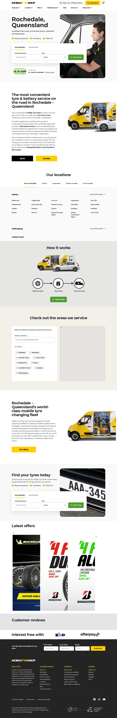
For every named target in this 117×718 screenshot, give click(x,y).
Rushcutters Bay (36, 204)
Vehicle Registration (20, 53)
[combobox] (54, 57)
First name (48, 645)
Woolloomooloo (56, 204)
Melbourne (22, 363)
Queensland (56, 183)
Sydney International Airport (75, 215)
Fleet (64, 8)
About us (74, 8)
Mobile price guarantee (71, 674)
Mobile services (52, 8)
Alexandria (74, 204)
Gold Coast (40, 358)
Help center (87, 8)
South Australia (88, 183)
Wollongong (17, 229)
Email (77, 645)
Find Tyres (77, 57)
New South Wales (30, 183)
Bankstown (15, 200)
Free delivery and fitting (71, 672)
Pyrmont (54, 200)
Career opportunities (70, 682)
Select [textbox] (46, 57)
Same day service (69, 677)
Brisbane (35, 352)
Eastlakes (74, 208)
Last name (64, 645)
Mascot (34, 212)
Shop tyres (15, 8)
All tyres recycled (69, 679)
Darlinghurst (75, 200)
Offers (39, 8)
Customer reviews (45, 689)
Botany (14, 212)
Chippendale (35, 200)
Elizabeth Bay (16, 204)
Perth (36, 363)
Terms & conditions (17, 699)
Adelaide (21, 352)
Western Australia (71, 183)
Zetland (53, 208)
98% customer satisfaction (72, 684)
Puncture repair (45, 677)
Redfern (14, 208)
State (43, 53)
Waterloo (34, 208)
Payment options (45, 684)
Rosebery (94, 208)
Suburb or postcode (21, 335)
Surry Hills (94, 200)
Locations (28, 8)
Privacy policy (30, 699)
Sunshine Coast (24, 368)
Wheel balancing (45, 679)
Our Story (23, 449)
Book (22, 158)
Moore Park (94, 212)
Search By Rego (20, 47)
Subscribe (98, 648)
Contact (46, 158)
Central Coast (18, 237)
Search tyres (94, 3)
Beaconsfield (95, 204)
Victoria (44, 183)
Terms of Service (23, 712)
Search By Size (33, 47)
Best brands (68, 670)
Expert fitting (44, 674)
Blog (41, 686)
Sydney (15, 194)
